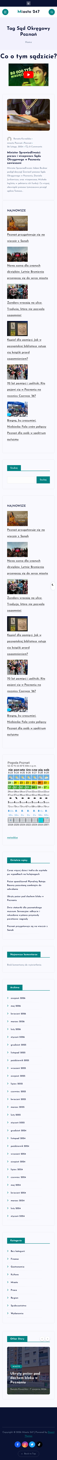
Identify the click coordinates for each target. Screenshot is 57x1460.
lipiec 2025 (17, 1084)
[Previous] (42, 1338)
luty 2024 (16, 1208)
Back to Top (30, 1454)
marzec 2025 (17, 1107)
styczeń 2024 (18, 1216)
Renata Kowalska (22, 139)
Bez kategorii (18, 1251)
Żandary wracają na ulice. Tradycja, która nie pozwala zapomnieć (25, 309)
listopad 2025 (18, 1053)
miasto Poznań (14, 143)
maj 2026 (16, 1006)
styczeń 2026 (18, 1037)
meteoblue (12, 837)
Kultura (15, 1274)
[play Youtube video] (28, 74)
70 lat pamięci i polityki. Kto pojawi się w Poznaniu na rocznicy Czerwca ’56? (26, 390)
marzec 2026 (18, 1021)
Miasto (14, 1282)
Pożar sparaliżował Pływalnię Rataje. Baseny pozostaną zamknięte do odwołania (26, 885)
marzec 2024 (18, 1200)
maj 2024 (16, 1185)
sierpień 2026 (18, 998)
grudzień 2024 (18, 1130)
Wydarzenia (17, 1313)
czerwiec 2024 (18, 1177)
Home (28, 42)
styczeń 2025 (18, 1123)
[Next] (47, 1338)
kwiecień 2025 (18, 1099)
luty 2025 (16, 1115)
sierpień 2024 (18, 1162)
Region (14, 1298)
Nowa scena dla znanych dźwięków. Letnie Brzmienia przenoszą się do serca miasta (27, 272)
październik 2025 (20, 1060)
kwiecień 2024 (18, 1193)
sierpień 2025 (18, 1076)
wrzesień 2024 (18, 1154)
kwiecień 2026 (18, 1014)
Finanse (15, 1259)
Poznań (28, 143)
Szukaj (14, 468)
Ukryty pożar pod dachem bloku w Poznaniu (25, 1378)
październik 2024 (20, 1146)
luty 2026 (16, 1029)
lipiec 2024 (17, 1169)
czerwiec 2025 (18, 1091)
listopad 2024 (18, 1138)
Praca (14, 1290)
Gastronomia (17, 1267)
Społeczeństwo (18, 1306)
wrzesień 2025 (18, 1068)
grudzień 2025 (18, 1045)
